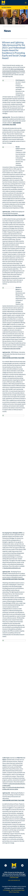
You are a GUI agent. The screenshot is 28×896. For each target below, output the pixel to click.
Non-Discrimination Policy (17, 890)
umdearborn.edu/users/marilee (12, 348)
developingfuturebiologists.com (12, 568)
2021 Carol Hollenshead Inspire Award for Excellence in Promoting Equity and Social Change (13, 70)
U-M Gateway (6, 890)
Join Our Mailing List (14, 880)
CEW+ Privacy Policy (14, 892)
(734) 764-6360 (14, 877)
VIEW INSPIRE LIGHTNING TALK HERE (13, 215)
